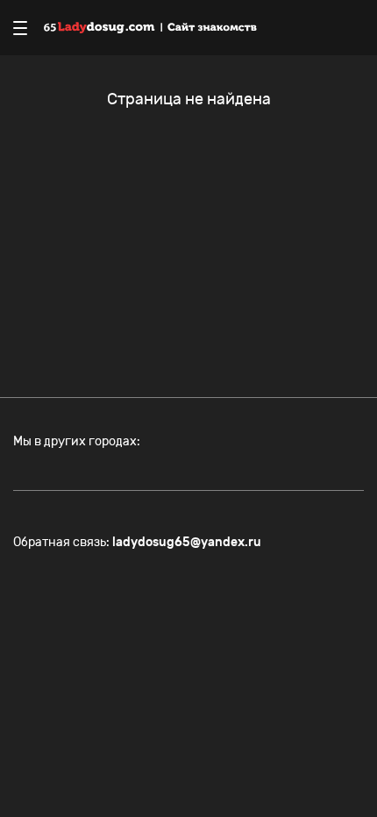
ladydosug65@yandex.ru (186, 542)
